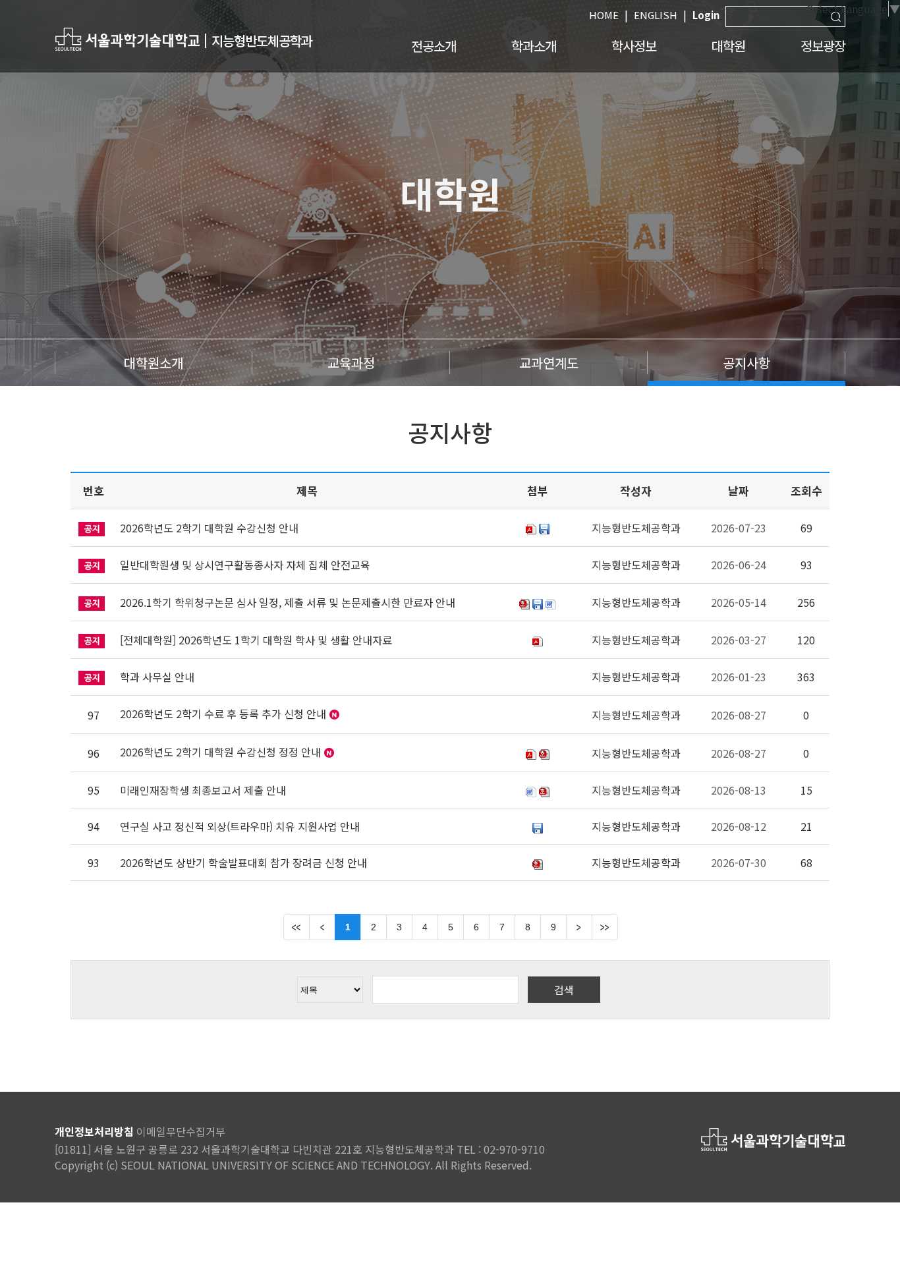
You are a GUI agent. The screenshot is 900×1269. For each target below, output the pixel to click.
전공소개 (433, 45)
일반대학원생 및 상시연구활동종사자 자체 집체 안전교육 (245, 565)
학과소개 (533, 45)
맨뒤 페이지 (605, 927)
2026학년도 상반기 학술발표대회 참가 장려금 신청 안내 (243, 862)
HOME (604, 15)
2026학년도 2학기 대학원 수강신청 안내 (209, 528)
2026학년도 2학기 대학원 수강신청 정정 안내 (220, 752)
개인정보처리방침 (94, 1131)
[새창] (127, 38)
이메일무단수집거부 (180, 1131)
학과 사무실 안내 (157, 677)
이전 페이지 (322, 927)
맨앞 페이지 (296, 927)
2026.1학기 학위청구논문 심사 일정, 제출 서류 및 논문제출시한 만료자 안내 (287, 602)
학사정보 (633, 45)
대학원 (728, 45)
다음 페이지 (579, 927)
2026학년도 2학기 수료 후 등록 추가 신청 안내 (223, 713)
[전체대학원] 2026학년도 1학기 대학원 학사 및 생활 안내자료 (256, 640)
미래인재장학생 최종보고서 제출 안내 (203, 790)
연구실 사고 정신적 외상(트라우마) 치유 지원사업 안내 (240, 826)
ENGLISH (655, 15)
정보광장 (823, 45)
